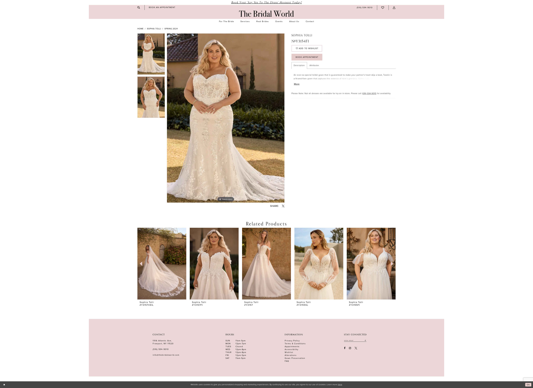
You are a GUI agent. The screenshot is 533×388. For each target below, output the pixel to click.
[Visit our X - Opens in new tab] (356, 348)
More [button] (297, 84)
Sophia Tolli (154, 29)
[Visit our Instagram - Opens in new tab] (350, 348)
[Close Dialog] (4, 384)
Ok (528, 384)
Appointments (292, 346)
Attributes (314, 65)
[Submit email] (365, 340)
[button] (394, 7)
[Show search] (138, 7)
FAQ (287, 361)
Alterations (290, 355)
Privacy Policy (292, 341)
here (340, 384)
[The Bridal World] (266, 14)
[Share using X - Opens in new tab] (283, 205)
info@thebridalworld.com (166, 355)
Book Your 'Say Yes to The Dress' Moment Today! (266, 2)
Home (140, 29)
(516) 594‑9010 (161, 349)
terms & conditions (295, 343)
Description (299, 65)
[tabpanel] (151, 55)
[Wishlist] (383, 7)
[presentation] (161, 263)
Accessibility (291, 349)
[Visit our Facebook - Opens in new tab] (345, 348)
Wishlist (289, 352)
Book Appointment (307, 57)
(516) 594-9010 (369, 93)
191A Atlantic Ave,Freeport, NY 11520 (163, 342)
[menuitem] (138, 7)
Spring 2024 (171, 29)
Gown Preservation (295, 358)
